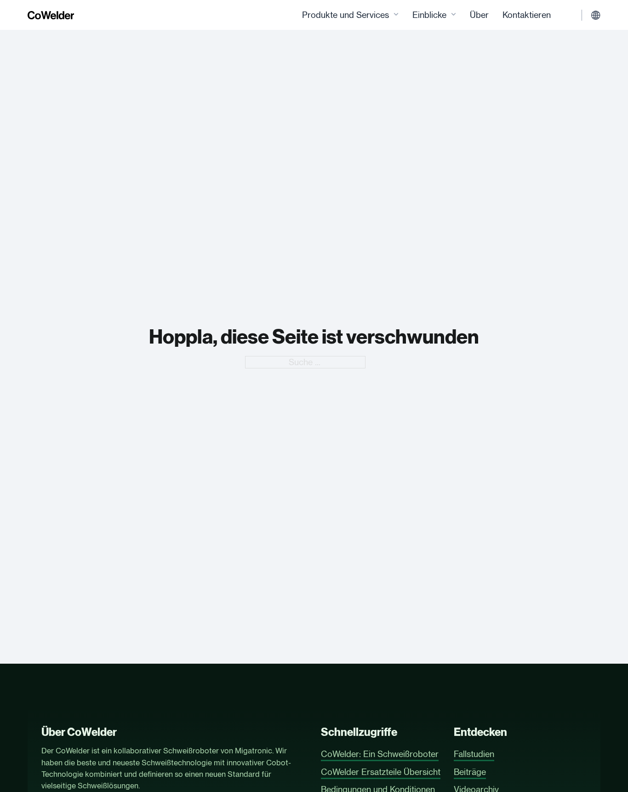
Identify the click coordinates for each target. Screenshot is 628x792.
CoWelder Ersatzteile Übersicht (380, 772)
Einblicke (429, 15)
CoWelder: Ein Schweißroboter (380, 754)
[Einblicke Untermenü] (453, 15)
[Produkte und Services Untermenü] (396, 15)
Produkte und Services (345, 15)
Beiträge (470, 772)
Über (479, 15)
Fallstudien (474, 754)
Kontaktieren (526, 15)
